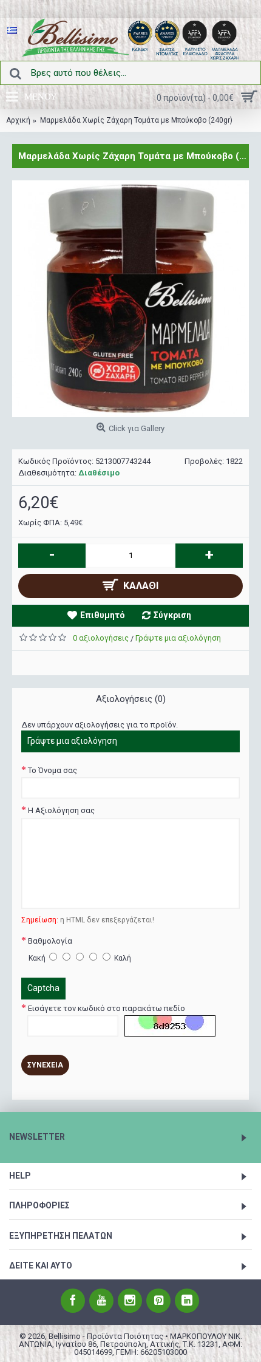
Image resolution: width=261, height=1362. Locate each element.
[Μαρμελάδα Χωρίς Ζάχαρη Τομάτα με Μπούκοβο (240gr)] (130, 298)
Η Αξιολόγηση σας (61, 810)
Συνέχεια (45, 1065)
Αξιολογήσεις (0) (131, 698)
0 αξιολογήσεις (101, 637)
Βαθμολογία (50, 940)
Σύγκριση (172, 615)
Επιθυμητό (102, 615)
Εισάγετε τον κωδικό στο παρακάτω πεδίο (106, 1008)
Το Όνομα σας (52, 770)
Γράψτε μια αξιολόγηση (178, 637)
